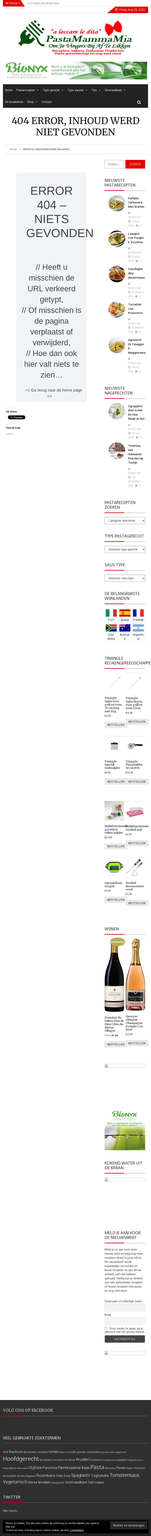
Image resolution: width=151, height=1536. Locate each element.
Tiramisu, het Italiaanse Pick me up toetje (135, 454)
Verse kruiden (39, 1482)
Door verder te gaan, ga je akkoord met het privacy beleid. (125, 1330)
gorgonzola (120, 1452)
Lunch (140, 1460)
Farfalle (54, 1452)
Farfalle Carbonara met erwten (136, 202)
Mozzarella (22, 1468)
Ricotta (21, 1475)
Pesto (129, 1468)
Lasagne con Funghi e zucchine (136, 238)
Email (108, 1314)
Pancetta (50, 1467)
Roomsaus (45, 1475)
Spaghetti (80, 1475)
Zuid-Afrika (111, 636)
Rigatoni (31, 1475)
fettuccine (64, 1452)
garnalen (81, 1452)
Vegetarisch (15, 1481)
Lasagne (121, 1459)
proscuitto (10, 1476)
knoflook (70, 1459)
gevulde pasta (108, 1452)
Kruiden (82, 1459)
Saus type (115, 564)
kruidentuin (96, 1459)
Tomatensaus (124, 1475)
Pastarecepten (26, 90)
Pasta (97, 1466)
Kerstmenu (46, 1459)
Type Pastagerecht (124, 535)
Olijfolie (35, 1467)
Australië (125, 636)
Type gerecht (51, 90)
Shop (30, 101)
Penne (120, 1468)
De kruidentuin (14, 101)
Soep (67, 1475)
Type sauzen (76, 90)
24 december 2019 (134, 481)
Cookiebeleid (77, 1530)
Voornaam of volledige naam (123, 1301)
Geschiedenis (94, 1452)
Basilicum (16, 1452)
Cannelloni (42, 1452)
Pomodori (139, 1468)
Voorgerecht (57, 1482)
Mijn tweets (10, 1510)
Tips (94, 90)
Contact (47, 101)
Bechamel (30, 1452)
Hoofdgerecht (21, 1458)
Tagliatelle (100, 1475)
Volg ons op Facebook (28, 1410)
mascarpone (9, 1468)
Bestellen (116, 724)
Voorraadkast (113, 90)
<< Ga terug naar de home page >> (53, 393)
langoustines (109, 1460)
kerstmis (59, 1459)
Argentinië (138, 636)
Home (9, 90)
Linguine (131, 1459)
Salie (59, 1476)
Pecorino (110, 1468)
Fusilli (73, 1452)
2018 (5, 1452)
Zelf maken (96, 1482)
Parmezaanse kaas (74, 1467)
